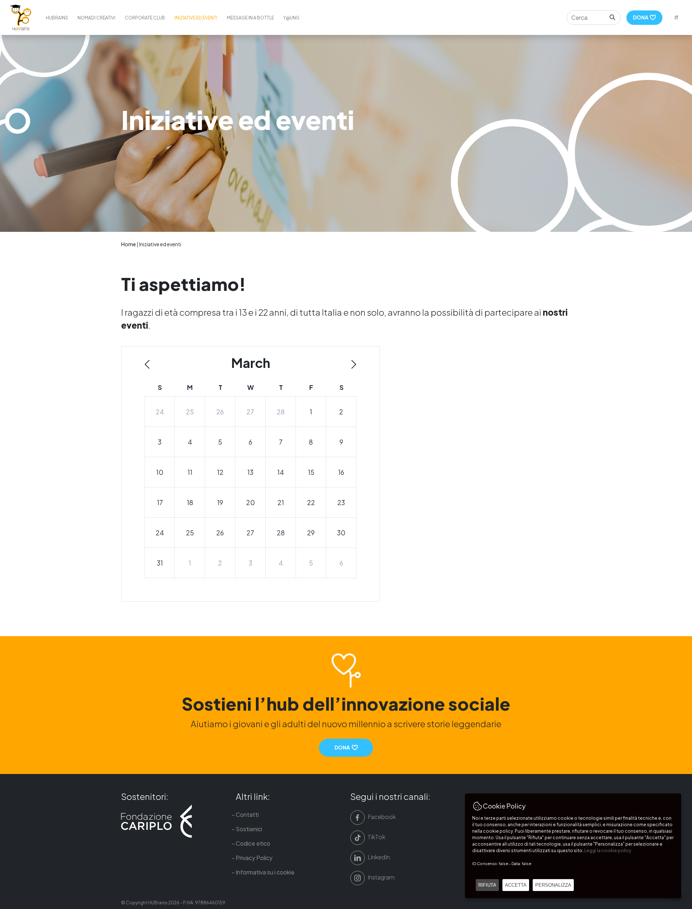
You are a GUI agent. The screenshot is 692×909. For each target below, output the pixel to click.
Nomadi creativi (96, 18)
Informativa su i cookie (265, 872)
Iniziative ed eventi (195, 18)
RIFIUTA (487, 885)
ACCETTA (516, 885)
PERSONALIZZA (553, 885)
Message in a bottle (250, 18)
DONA (641, 17)
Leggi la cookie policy (607, 850)
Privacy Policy (254, 857)
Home (128, 244)
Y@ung (291, 18)
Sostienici (249, 829)
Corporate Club (145, 18)
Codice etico (253, 843)
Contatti (247, 814)
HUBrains (57, 18)
